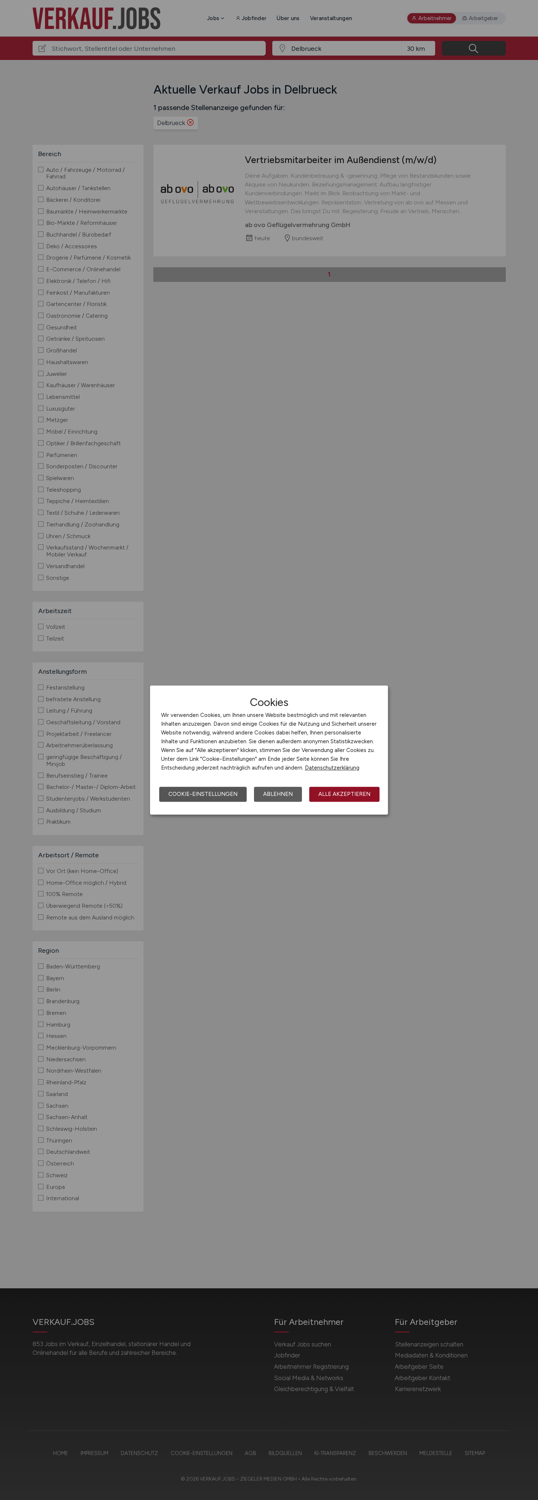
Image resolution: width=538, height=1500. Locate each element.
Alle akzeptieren (344, 794)
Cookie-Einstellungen (203, 794)
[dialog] (269, 750)
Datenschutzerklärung (332, 767)
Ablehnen (278, 794)
